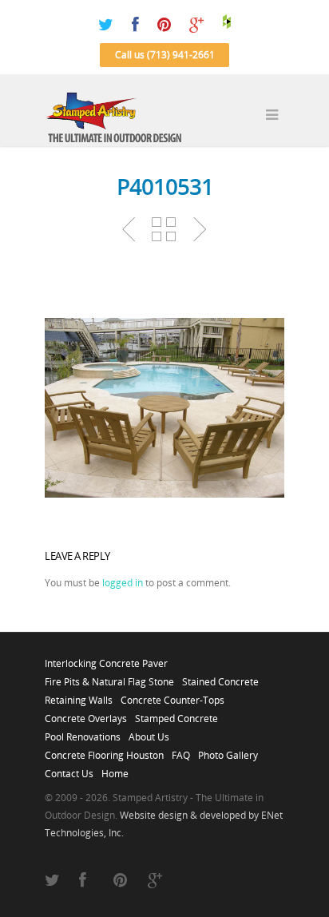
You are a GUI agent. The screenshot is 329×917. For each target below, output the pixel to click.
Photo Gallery (228, 750)
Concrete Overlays (86, 714)
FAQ (181, 750)
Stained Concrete (220, 677)
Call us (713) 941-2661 (165, 55)
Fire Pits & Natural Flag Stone (109, 677)
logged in (122, 583)
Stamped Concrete (176, 714)
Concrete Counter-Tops (172, 695)
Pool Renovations (83, 732)
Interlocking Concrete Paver (106, 659)
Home (115, 769)
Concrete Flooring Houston (104, 750)
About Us (149, 732)
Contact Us (69, 769)
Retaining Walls (79, 695)
